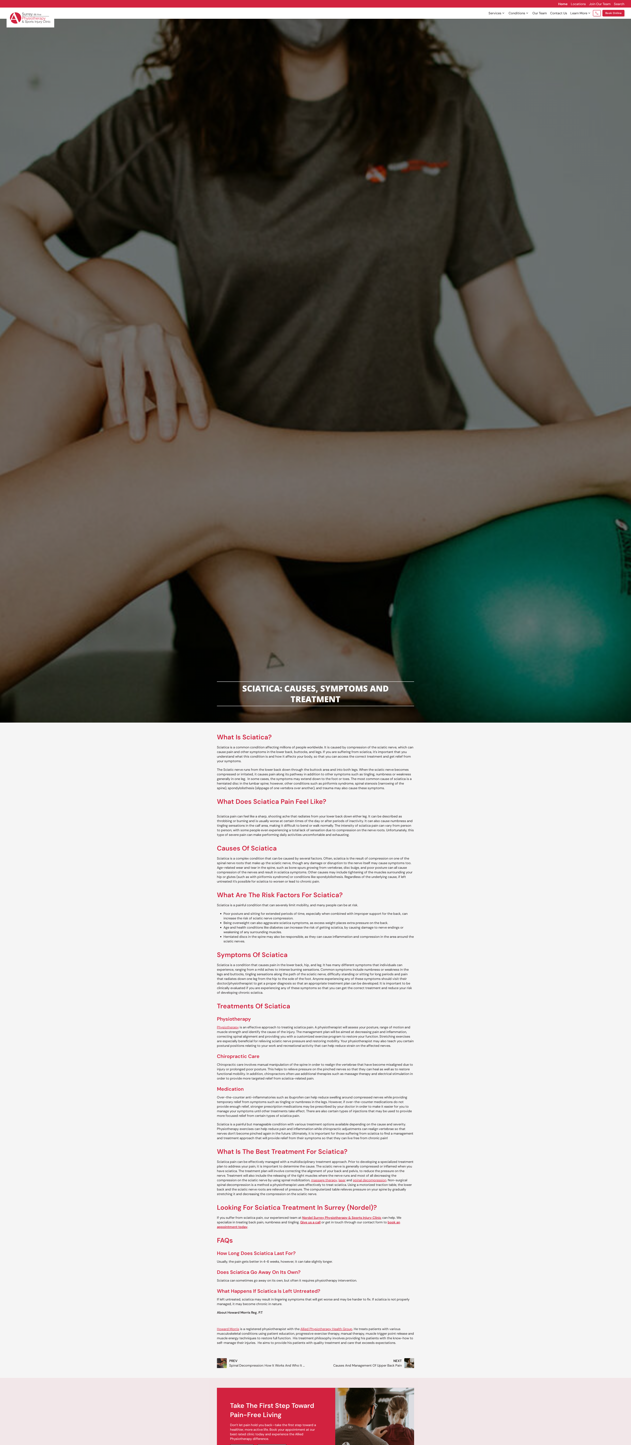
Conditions (517, 13)
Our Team (539, 13)
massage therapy (324, 1180)
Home (563, 4)
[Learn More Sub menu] (589, 13)
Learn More (578, 13)
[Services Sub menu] (503, 13)
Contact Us (558, 13)
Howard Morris (228, 1329)
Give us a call (310, 1222)
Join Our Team (600, 4)
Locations (578, 4)
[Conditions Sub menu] (527, 13)
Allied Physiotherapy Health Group (326, 1329)
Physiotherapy (228, 1027)
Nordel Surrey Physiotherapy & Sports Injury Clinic (341, 1217)
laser (342, 1180)
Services (495, 13)
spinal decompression (369, 1180)
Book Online (613, 13)
